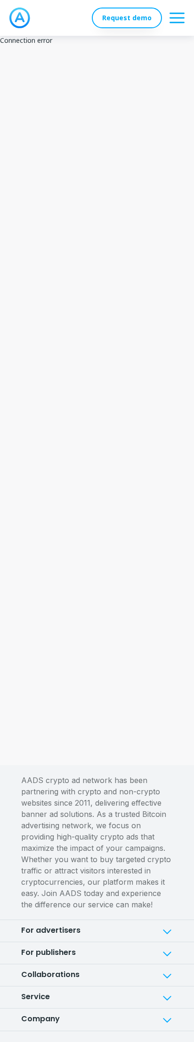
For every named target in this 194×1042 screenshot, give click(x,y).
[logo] (19, 18)
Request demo (127, 17)
